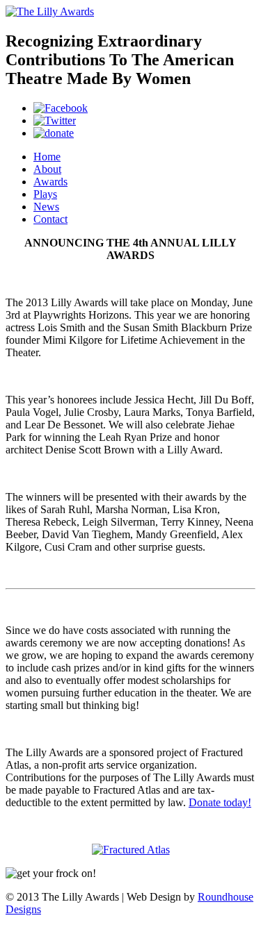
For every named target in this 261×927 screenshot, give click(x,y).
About (47, 169)
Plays (45, 194)
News (46, 206)
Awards (50, 181)
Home (47, 156)
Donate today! (220, 802)
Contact (50, 219)
